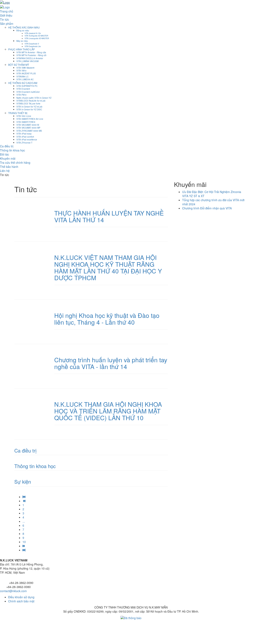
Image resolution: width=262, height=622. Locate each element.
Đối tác (4, 154)
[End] (24, 550)
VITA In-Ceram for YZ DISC (29, 109)
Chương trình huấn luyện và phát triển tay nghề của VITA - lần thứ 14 (110, 363)
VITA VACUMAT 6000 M (27, 124)
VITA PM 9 (21, 94)
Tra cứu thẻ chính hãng (15, 162)
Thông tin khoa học (12, 150)
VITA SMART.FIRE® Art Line (29, 118)
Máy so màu (22, 40)
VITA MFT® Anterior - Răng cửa (31, 52)
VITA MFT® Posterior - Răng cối (31, 55)
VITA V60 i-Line (23, 115)
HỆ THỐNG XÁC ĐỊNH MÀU (24, 27)
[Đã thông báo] (131, 617)
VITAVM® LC (22, 76)
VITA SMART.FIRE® (25, 121)
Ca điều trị (6, 146)
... (24, 521)
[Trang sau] (24, 546)
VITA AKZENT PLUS (26, 73)
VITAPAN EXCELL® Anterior (29, 58)
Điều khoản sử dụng (21, 597)
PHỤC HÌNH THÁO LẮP (21, 49)
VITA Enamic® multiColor (28, 91)
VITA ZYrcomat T (24, 142)
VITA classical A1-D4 (33, 33)
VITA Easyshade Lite (33, 46)
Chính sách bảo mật (21, 601)
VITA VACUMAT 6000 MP (28, 127)
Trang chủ (6, 11)
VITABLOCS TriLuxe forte (28, 103)
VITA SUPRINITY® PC (26, 85)
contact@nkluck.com (13, 591)
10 (24, 542)
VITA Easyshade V (32, 43)
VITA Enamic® (23, 88)
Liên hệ (5, 171)
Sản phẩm (6, 23)
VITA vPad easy (24, 133)
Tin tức (4, 19)
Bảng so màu (22, 30)
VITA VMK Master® (25, 67)
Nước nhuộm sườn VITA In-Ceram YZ (33, 97)
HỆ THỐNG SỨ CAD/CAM (22, 83)
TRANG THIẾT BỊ (17, 113)
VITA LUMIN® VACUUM (27, 61)
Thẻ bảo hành (9, 167)
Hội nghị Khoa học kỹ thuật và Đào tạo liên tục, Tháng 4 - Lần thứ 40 (106, 318)
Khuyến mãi (7, 158)
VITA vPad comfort (25, 136)
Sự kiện (22, 481)
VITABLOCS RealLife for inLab (30, 100)
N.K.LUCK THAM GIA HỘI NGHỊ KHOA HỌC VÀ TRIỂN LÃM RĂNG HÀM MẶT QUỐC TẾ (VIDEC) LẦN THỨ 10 (108, 411)
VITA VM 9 (21, 70)
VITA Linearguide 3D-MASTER (37, 38)
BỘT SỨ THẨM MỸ (18, 64)
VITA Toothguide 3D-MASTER (36, 35)
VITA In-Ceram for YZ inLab (29, 106)
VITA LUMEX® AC (25, 79)
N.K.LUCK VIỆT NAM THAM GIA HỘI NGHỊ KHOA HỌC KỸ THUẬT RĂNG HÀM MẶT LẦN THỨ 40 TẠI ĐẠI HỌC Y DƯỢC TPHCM (108, 267)
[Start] (24, 497)
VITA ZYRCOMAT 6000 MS (29, 130)
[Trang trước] (24, 501)
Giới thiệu (6, 15)
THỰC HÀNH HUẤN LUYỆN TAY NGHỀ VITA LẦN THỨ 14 (109, 216)
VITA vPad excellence (26, 139)
